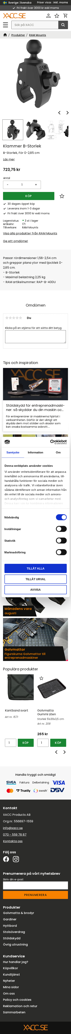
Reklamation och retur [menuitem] (20, 1006)
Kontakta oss (13, 841)
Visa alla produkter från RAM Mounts (30, 233)
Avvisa (35, 589)
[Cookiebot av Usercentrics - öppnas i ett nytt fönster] (50, 442)
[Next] (67, 112)
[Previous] (59, 112)
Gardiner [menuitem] (9, 919)
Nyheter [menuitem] (9, 981)
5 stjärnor (20, 317)
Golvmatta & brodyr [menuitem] (18, 913)
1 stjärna (7, 317)
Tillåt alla (35, 568)
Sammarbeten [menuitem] (14, 1012)
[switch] (61, 529)
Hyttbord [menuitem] (10, 926)
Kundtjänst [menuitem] (11, 974)
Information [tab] (35, 452)
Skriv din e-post (13, 879)
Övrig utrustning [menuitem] (15, 944)
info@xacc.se (13, 828)
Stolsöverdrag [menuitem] (14, 932)
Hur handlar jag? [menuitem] (15, 962)
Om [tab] (58, 452)
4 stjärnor (17, 317)
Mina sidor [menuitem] (11, 987)
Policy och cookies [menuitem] (17, 1000)
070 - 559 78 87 (15, 834)
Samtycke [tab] (12, 452)
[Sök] (63, 25)
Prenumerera (35, 895)
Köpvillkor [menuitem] (10, 968)
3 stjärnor (13, 317)
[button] (5, 24)
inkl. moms (60, 2)
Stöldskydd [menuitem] (11, 938)
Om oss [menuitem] (9, 993)
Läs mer (9, 159)
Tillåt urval (36, 579)
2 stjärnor (10, 317)
